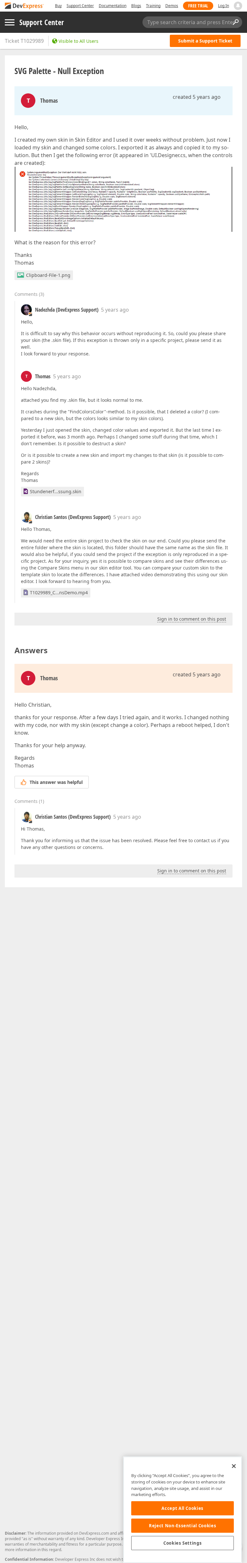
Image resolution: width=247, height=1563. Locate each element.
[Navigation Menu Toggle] (9, 22)
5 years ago (115, 309)
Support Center (80, 5)
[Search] (235, 22)
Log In (223, 5)
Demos (171, 5)
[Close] (234, 1466)
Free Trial (198, 6)
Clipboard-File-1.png (48, 275)
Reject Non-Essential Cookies (182, 1526)
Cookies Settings (182, 1543)
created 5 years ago (197, 96)
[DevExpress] (24, 6)
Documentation (112, 5)
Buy (58, 5)
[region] (182, 1509)
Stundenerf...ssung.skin (55, 491)
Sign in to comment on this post (191, 619)
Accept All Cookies (182, 1508)
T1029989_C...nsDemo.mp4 (59, 592)
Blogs (136, 5)
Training (153, 5)
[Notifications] (238, 6)
